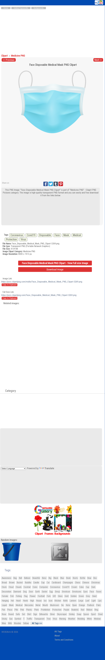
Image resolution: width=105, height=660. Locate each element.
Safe (18, 614)
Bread (4, 582)
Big (50, 578)
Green (81, 596)
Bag (15, 578)
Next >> (98, 59)
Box (95, 578)
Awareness (6, 578)
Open (74, 605)
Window (97, 618)
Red (82, 609)
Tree (49, 618)
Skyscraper (62, 614)
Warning (62, 618)
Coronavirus (17, 235)
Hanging (5, 600)
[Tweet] (50, 184)
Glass (60, 596)
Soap (79, 614)
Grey (88, 596)
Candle (36, 582)
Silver (52, 614)
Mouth (45, 605)
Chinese (85, 582)
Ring (96, 609)
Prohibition (45, 609)
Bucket (20, 582)
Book (68, 578)
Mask (66, 235)
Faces (98, 591)
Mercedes (29, 605)
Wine (4, 623)
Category (9, 390)
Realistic (75, 609)
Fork (49, 596)
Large (80, 600)
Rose (4, 614)
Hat (12, 600)
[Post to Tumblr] (55, 184)
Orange (82, 605)
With (10, 623)
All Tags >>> (36, 623)
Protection (11, 239)
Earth (37, 591)
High (32, 600)
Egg (51, 591)
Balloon (27, 578)
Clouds (18, 587)
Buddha (28, 582)
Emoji (57, 591)
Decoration (6, 591)
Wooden (17, 623)
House (39, 600)
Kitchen (58, 600)
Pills (16, 609)
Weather (71, 618)
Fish (12, 596)
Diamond (17, 591)
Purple (66, 609)
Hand (94, 596)
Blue (62, 578)
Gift (54, 596)
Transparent (39, 618)
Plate (36, 609)
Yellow (26, 623)
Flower (33, 596)
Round (11, 614)
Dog (25, 591)
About (57, 635)
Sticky (4, 618)
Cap (43, 582)
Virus (23, 239)
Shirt (29, 614)
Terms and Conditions (64, 639)
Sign (35, 614)
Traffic (29, 618)
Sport (93, 614)
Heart (18, 600)
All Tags (58, 631)
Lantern (73, 600)
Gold (66, 596)
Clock (4, 587)
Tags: (6, 570)
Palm (98, 605)
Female (5, 596)
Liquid (4, 605)
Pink (22, 609)
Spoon (86, 614)
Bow (89, 578)
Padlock (90, 605)
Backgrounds (38, 8)
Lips (99, 600)
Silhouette (43, 614)
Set (23, 614)
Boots (75, 578)
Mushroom (54, 605)
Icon (50, 600)
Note (68, 605)
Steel (100, 614)
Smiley (72, 614)
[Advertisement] (52, 31)
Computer (44, 587)
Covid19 (31, 235)
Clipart (4, 55)
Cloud (11, 587)
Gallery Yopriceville (21, 8)
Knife (65, 600)
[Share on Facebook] (45, 184)
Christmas (95, 582)
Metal (38, 605)
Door (31, 591)
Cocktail (27, 587)
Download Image (55, 269)
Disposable (45, 235)
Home (6, 8)
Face (57, 235)
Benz (44, 578)
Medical (77, 235)
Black (55, 578)
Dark (93, 587)
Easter (44, 591)
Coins (35, 587)
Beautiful (36, 578)
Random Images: (9, 539)
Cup (87, 587)
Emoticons (76, 591)
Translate (49, 468)
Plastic (29, 609)
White (89, 618)
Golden (74, 596)
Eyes (85, 591)
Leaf (87, 600)
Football (41, 596)
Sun (10, 618)
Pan (3, 609)
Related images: (11, 303)
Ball (20, 578)
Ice (45, 600)
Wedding (81, 618)
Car (48, 582)
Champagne (68, 582)
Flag (25, 596)
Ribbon (89, 609)
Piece (9, 609)
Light (93, 600)
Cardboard (56, 582)
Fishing (19, 596)
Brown (11, 582)
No (62, 605)
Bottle (82, 578)
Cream (74, 587)
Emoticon (66, 591)
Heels (25, 600)
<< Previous (8, 59)
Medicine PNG (18, 55)
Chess (77, 582)
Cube (81, 587)
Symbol (18, 618)
